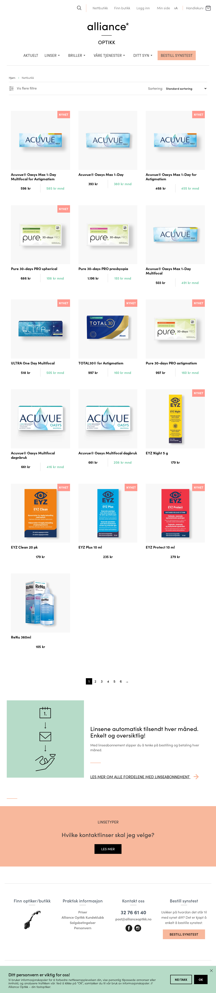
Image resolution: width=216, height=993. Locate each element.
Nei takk (181, 979)
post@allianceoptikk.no (133, 919)
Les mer (108, 849)
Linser (51, 55)
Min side (163, 8)
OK (201, 979)
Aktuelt (30, 55)
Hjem (12, 77)
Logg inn (143, 8)
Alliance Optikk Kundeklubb (83, 917)
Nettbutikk (100, 8)
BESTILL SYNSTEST (177, 55)
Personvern (82, 928)
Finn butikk (122, 8)
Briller (75, 55)
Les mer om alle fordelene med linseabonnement (140, 776)
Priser (82, 912)
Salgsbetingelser (83, 922)
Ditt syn (141, 55)
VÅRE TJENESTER (108, 55)
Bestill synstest (184, 934)
